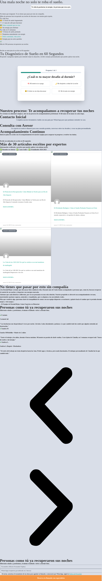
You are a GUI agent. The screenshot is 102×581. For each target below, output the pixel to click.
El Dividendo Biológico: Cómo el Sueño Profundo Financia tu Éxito (75, 208)
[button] (51, 406)
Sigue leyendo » (8, 207)
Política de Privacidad (75, 574)
